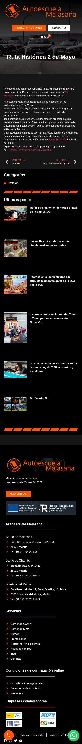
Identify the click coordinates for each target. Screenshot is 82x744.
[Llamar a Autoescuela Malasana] (9, 735)
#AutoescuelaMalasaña (38, 150)
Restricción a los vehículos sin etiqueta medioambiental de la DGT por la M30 (53, 280)
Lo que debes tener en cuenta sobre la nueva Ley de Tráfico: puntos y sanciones (53, 367)
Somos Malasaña (57, 139)
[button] (31, 37)
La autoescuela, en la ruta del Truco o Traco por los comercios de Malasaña (53, 318)
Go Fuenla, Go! (40, 398)
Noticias (12, 183)
